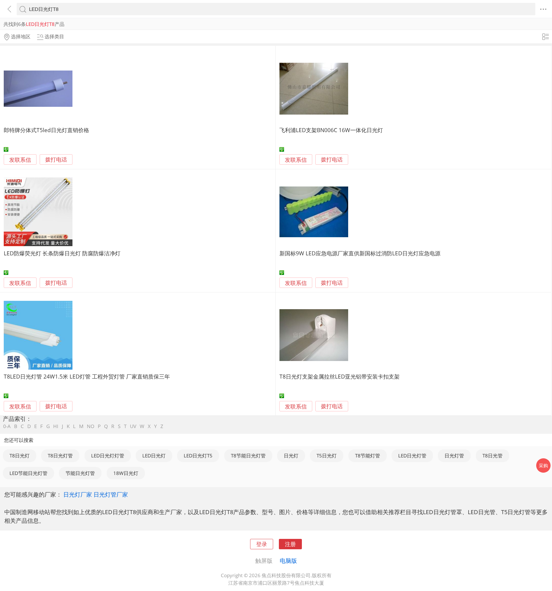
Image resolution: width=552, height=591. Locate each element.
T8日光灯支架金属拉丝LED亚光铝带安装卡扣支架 (339, 376)
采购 (543, 465)
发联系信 (20, 159)
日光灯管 (454, 455)
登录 (261, 544)
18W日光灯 (125, 473)
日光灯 (291, 455)
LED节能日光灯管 (28, 473)
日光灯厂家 (77, 494)
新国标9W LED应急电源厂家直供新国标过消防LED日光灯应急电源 (359, 253)
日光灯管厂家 (110, 494)
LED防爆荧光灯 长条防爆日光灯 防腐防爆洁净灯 (62, 253)
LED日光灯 (154, 455)
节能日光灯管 (80, 473)
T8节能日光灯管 (248, 455)
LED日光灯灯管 (107, 455)
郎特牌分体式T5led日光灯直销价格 (46, 130)
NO (90, 426)
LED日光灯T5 (198, 455)
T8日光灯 (19, 455)
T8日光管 (492, 455)
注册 (290, 544)
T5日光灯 (327, 455)
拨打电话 (56, 160)
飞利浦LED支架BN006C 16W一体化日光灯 (331, 130)
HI (55, 426)
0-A (7, 426)
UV (133, 426)
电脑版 (288, 560)
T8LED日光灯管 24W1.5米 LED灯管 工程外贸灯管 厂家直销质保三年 (87, 376)
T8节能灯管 (367, 455)
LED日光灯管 (412, 455)
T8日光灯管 (60, 455)
